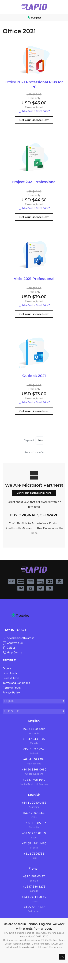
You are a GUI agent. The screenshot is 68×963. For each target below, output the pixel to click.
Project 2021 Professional (34, 182)
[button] (4, 7)
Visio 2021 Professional (34, 279)
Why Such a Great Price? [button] (36, 111)
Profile (9, 660)
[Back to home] (34, 7)
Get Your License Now (34, 120)
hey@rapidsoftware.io (20, 638)
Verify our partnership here (34, 492)
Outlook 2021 (34, 376)
